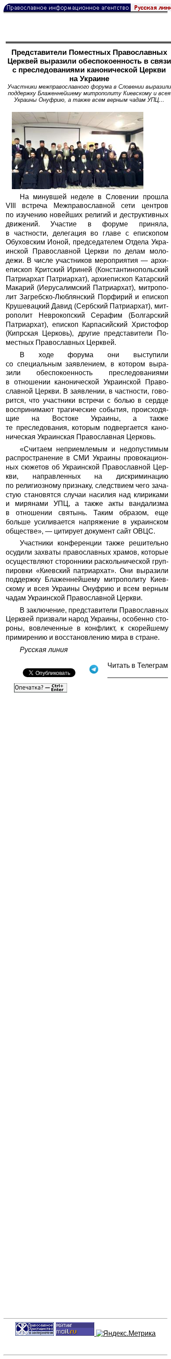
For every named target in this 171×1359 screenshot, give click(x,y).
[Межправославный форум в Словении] (77, 150)
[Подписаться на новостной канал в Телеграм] (137, 674)
